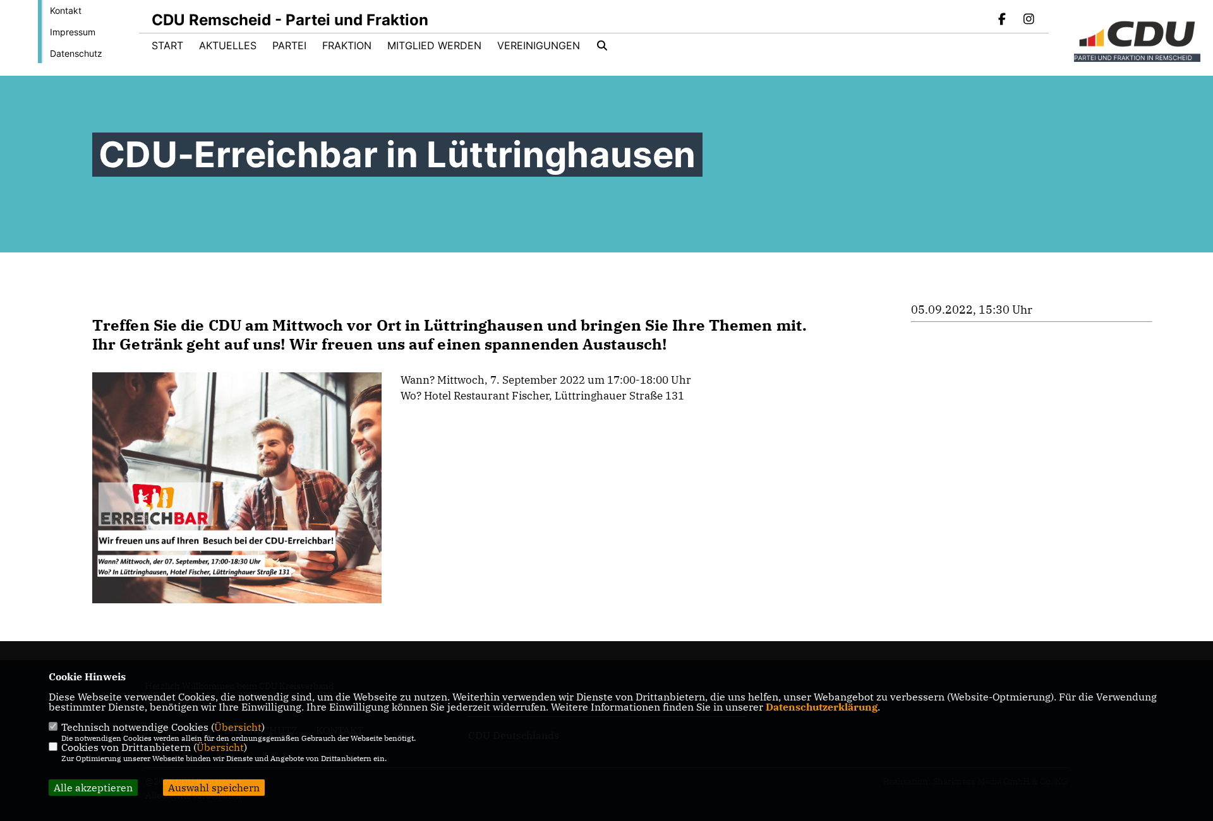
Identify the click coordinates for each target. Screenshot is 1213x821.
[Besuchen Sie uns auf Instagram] (1028, 20)
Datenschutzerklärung (822, 706)
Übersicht (238, 727)
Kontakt (65, 10)
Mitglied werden (434, 45)
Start (167, 45)
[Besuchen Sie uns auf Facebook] (1002, 20)
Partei (289, 45)
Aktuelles (227, 45)
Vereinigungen (538, 45)
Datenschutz (76, 53)
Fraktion (346, 45)
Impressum (72, 32)
